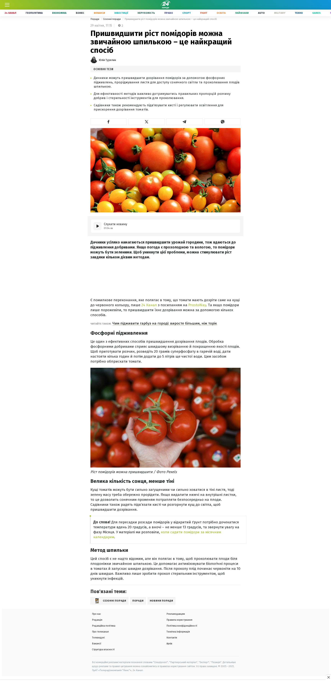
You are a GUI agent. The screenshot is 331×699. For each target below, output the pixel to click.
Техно (299, 12)
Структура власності (103, 649)
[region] (165, 689)
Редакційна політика (103, 625)
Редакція (97, 619)
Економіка (59, 12)
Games (316, 12)
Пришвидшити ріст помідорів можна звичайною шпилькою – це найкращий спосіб (171, 19)
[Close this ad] (328, 677)
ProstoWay (196, 305)
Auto (261, 12)
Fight (203, 12)
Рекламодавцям (175, 613)
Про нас (96, 613)
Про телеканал (100, 631)
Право (168, 12)
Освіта (221, 12)
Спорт (186, 12)
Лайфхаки (242, 12)
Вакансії (96, 643)
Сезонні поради (112, 19)
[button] (108, 121)
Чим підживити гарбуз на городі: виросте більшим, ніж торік (164, 323)
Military (279, 12)
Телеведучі (98, 637)
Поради (95, 19)
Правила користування (179, 619)
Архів (169, 643)
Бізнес (80, 12)
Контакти (171, 637)
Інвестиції (121, 12)
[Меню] (7, 4)
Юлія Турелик (107, 60)
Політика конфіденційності (181, 625)
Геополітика (34, 12)
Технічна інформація (178, 631)
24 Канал (10, 12)
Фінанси (99, 12)
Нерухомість (146, 12)
